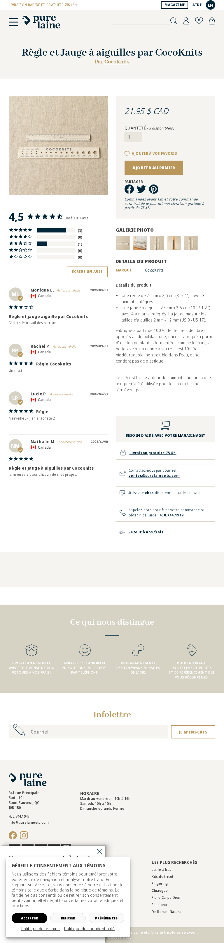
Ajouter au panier (153, 168)
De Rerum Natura (166, 911)
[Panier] (212, 20)
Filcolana (159, 904)
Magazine (174, 4)
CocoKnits (117, 61)
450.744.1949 (172, 515)
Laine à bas (161, 869)
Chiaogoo (160, 890)
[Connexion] (186, 20)
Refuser (68, 918)
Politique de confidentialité (89, 928)
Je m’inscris (193, 732)
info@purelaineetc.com (29, 822)
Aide (197, 4)
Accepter (29, 918)
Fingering (160, 883)
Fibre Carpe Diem (166, 897)
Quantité (149, 128)
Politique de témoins (40, 928)
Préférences (106, 918)
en (210, 5)
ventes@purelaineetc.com (154, 475)
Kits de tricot (163, 876)
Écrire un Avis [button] (87, 271)
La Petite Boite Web (111, 937)
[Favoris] (199, 20)
